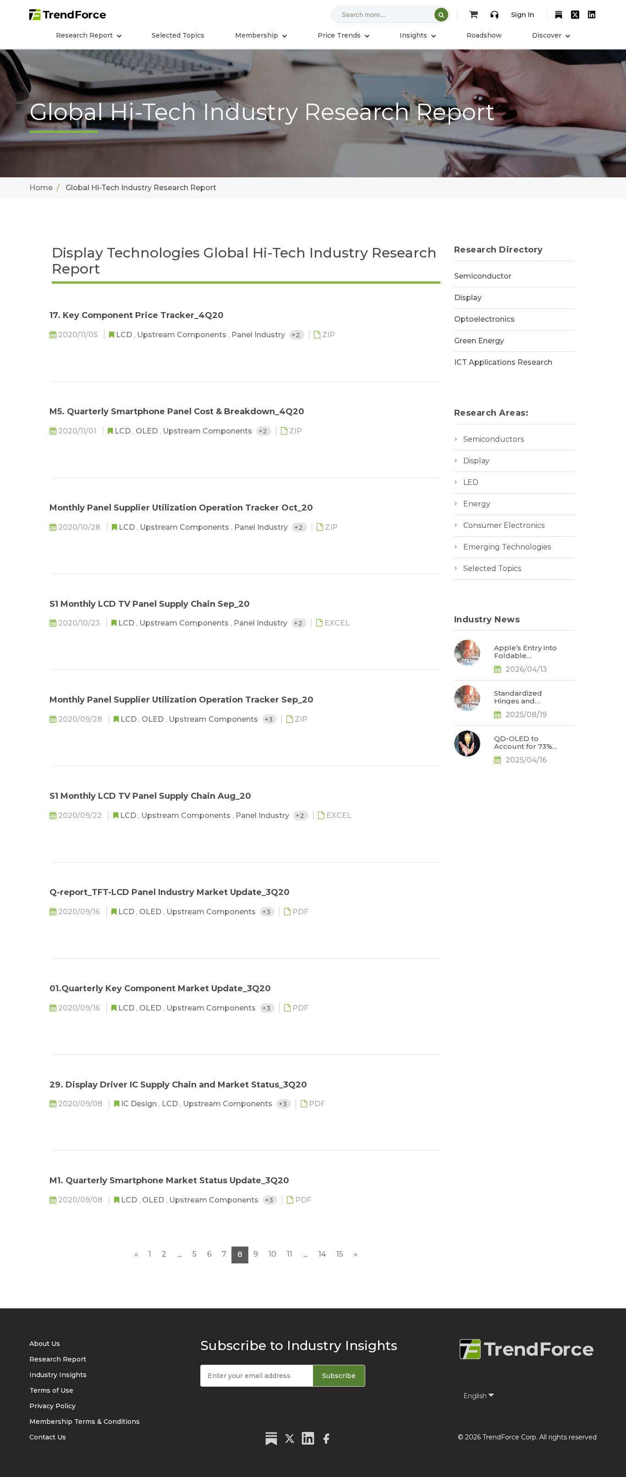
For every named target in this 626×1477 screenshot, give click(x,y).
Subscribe (339, 1376)
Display (468, 297)
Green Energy (479, 340)
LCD (125, 334)
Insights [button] (414, 35)
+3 (269, 719)
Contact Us (47, 1437)
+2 (296, 334)
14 (322, 1254)
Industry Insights (58, 1375)
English (476, 1396)
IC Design (140, 1103)
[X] (575, 14)
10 (272, 1254)
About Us (44, 1344)
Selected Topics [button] (178, 35)
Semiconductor (482, 276)
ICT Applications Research (503, 362)
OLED (147, 431)
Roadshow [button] (484, 35)
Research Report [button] (85, 35)
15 (339, 1254)
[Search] (441, 15)
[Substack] (558, 14)
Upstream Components (182, 334)
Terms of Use (51, 1390)
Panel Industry (259, 334)
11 (289, 1254)
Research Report (57, 1359)
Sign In (522, 15)
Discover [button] (547, 35)
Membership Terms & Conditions (84, 1421)
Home (41, 187)
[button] (261, 35)
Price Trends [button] (340, 35)
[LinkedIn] (591, 14)
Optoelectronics (484, 319)
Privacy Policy (52, 1406)
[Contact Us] (494, 14)
